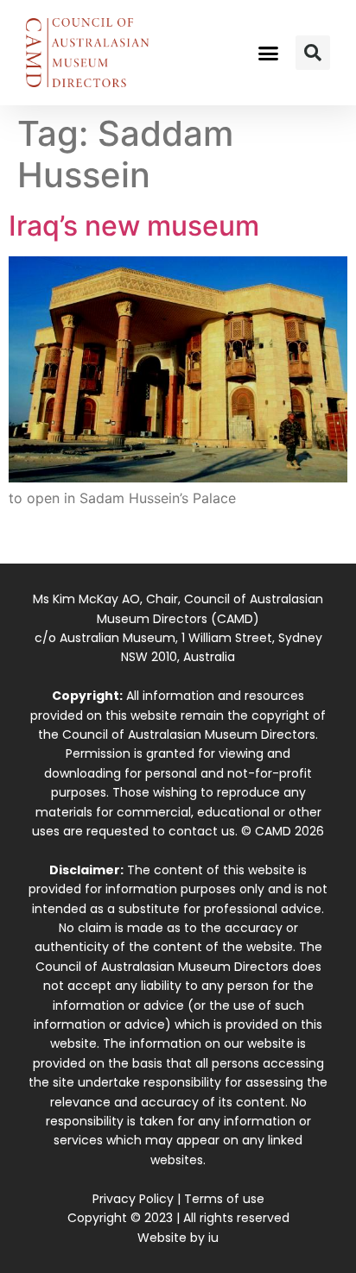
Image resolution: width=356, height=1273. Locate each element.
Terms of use (224, 1198)
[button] (268, 52)
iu (213, 1237)
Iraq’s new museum (134, 226)
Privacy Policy (133, 1198)
